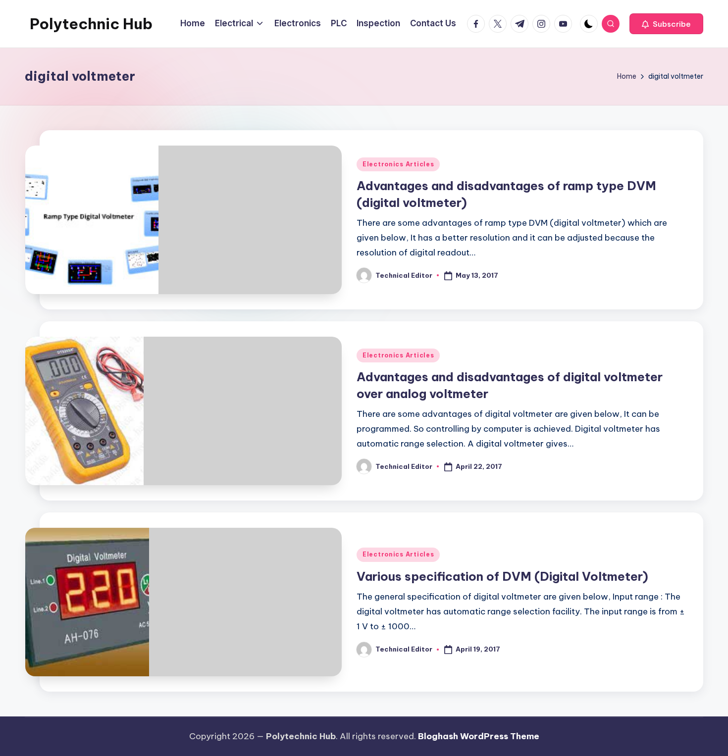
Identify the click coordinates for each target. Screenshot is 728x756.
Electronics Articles (398, 164)
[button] (666, 23)
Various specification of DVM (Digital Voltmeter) (502, 576)
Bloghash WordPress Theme (478, 736)
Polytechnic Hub (91, 23)
